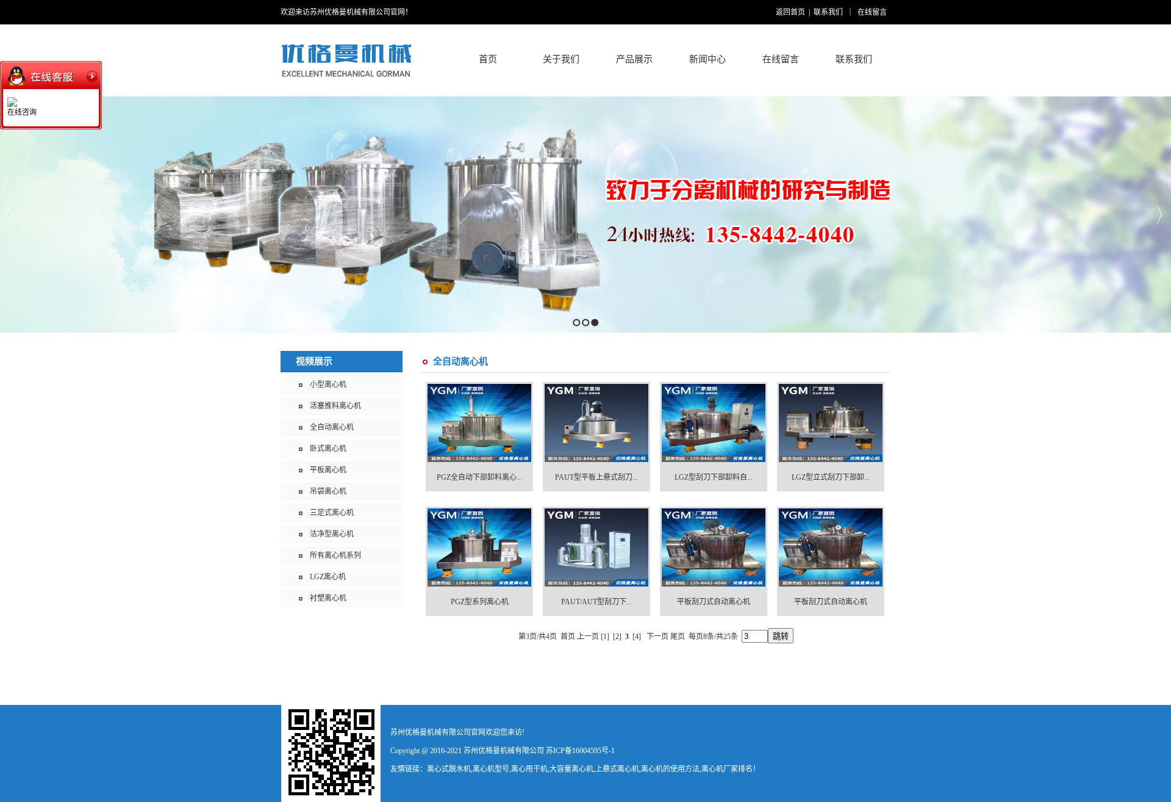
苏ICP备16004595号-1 (580, 750)
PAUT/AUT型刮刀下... (596, 602)
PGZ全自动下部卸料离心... (479, 477)
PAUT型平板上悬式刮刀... (596, 477)
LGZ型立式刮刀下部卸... (831, 477)
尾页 (677, 636)
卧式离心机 (328, 448)
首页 (488, 59)
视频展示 (314, 361)
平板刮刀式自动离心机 (713, 602)
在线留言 (872, 12)
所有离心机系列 (335, 555)
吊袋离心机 (328, 491)
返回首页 (790, 12)
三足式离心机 (332, 512)
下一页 (657, 636)
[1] (605, 636)
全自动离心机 (332, 427)
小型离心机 (328, 384)
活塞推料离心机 (335, 406)
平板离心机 (328, 470)
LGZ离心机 (328, 577)
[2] (617, 636)
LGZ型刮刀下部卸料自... (714, 477)
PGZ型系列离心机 (480, 602)
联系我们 (828, 12)
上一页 (588, 636)
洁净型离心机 (332, 534)
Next (1158, 214)
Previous (9, 214)
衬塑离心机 (328, 598)
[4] (636, 636)
